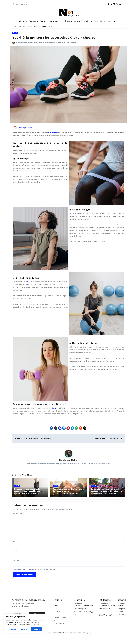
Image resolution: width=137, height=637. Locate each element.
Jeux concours (59, 623)
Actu (96, 21)
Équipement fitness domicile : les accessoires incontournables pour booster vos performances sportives (28, 491)
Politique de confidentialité (83, 606)
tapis (74, 213)
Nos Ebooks (78, 603)
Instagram (121, 609)
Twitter (120, 606)
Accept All (36, 629)
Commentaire (18, 513)
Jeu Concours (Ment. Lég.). (83, 612)
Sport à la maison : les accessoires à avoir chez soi (54, 38)
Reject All (24, 629)
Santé (42, 21)
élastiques (52, 408)
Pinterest (121, 612)
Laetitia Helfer (22, 493)
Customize (12, 629)
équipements (52, 132)
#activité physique (51, 43)
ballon (28, 282)
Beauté (32, 21)
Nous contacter (107, 21)
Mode (22, 21)
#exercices (61, 43)
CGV (75, 614)
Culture (66, 21)
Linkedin (121, 614)
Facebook (121, 603)
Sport (15, 33)
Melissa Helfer (22, 42)
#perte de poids (71, 43)
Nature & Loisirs (82, 21)
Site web (16, 560)
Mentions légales (80, 609)
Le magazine (103, 603)
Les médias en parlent (107, 606)
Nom (15, 541)
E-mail (15, 551)
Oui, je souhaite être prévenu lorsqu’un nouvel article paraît (35, 569)
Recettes (53, 21)
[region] (24, 623)
